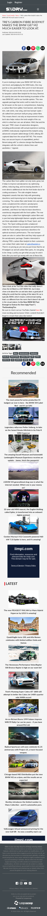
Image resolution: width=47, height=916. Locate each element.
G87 (31, 360)
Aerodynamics (24, 353)
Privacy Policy (14, 888)
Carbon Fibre (25, 356)
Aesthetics (34, 353)
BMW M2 (6, 360)
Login (9, 2)
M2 (13, 360)
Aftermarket (14, 356)
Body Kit (6, 356)
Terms (22, 888)
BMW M (18, 360)
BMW (25, 360)
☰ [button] (38, 9)
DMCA (35, 888)
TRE (32, 356)
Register (18, 2)
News (17, 15)
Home (4, 15)
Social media (10, 15)
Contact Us (28, 888)
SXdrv (38, 356)
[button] (24, 48)
